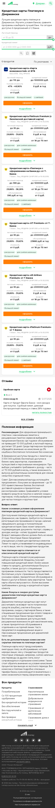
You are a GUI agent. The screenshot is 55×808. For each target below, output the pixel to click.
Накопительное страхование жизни (38, 693)
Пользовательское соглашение (27, 798)
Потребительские (11, 691)
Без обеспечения (11, 706)
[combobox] (42, 61)
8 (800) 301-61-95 (9, 776)
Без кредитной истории (14, 702)
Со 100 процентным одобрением (12, 697)
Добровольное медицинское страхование (35, 701)
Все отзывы (27, 419)
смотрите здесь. (23, 761)
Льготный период (9, 33)
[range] (27, 37)
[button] (4, 3)
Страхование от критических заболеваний (36, 711)
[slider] (27, 39)
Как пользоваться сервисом (27, 804)
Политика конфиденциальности (27, 801)
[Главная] (13, 3)
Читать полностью (42, 412)
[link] (16, 740)
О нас (27, 794)
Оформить (27, 103)
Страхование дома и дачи (38, 719)
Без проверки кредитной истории (12, 718)
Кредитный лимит (9, 42)
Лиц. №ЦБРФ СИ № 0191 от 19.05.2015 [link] (33, 122)
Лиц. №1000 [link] (24, 73)
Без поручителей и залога (11, 711)
